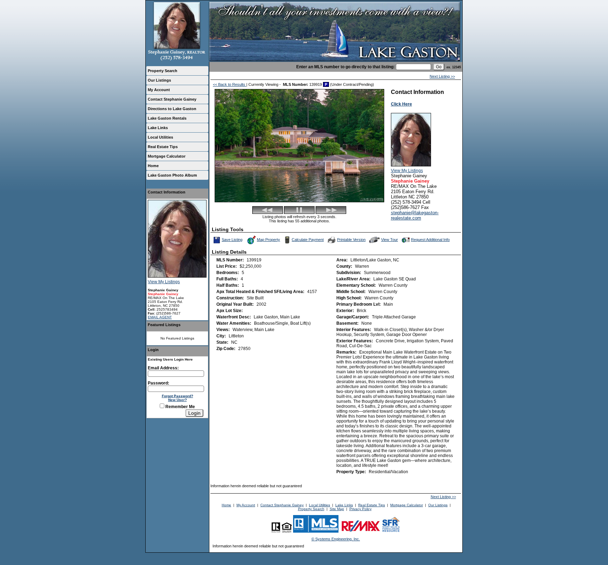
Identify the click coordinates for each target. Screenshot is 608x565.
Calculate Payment (308, 239)
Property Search (162, 71)
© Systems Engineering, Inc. (335, 539)
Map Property (268, 239)
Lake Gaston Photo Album (172, 175)
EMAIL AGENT (160, 317)
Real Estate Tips (163, 147)
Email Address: (163, 368)
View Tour (390, 239)
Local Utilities (160, 137)
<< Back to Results (229, 84)
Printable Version (351, 239)
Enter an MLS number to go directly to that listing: (345, 66)
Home (153, 166)
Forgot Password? (177, 396)
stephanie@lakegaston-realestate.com (415, 215)
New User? (177, 400)
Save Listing (232, 239)
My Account (159, 90)
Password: (158, 383)
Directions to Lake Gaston (172, 109)
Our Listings (159, 80)
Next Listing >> (442, 76)
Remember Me (179, 406)
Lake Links (158, 128)
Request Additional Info (430, 239)
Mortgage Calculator (166, 156)
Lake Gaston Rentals (167, 118)
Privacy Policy (360, 509)
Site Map (337, 509)
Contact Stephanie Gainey (172, 99)
